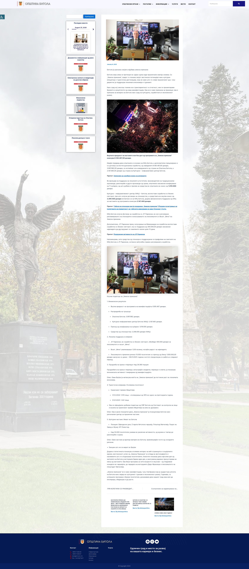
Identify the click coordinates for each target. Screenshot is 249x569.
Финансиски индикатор (80, 99)
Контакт (192, 4)
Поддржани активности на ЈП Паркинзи (129, 234)
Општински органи (130, 4)
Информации (161, 4)
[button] (131, 4)
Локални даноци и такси (81, 138)
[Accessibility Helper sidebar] (2, 17)
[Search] (239, 3)
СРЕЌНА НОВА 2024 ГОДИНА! (163, 513)
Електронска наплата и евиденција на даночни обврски (81, 79)
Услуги (175, 4)
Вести (183, 4)
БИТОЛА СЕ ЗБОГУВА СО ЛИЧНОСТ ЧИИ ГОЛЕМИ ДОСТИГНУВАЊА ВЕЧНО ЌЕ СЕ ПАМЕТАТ (142, 502)
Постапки (147, 4)
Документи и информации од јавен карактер (81, 59)
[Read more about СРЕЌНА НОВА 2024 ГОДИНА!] (164, 504)
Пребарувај (89, 16)
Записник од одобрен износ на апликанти (130, 176)
